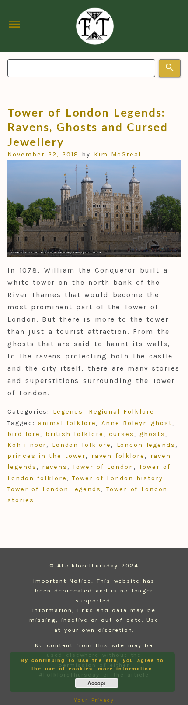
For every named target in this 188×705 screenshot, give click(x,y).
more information (125, 668)
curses (121, 434)
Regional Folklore (121, 411)
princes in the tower (46, 456)
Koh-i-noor (26, 445)
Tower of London (103, 467)
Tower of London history (117, 478)
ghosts (152, 434)
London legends (146, 445)
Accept (96, 683)
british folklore (74, 434)
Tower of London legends (54, 489)
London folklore (81, 445)
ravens (54, 467)
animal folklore (67, 423)
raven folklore (118, 456)
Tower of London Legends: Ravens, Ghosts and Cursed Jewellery (87, 127)
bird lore (23, 434)
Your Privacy (94, 700)
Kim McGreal (119, 154)
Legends (68, 411)
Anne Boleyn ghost (136, 423)
